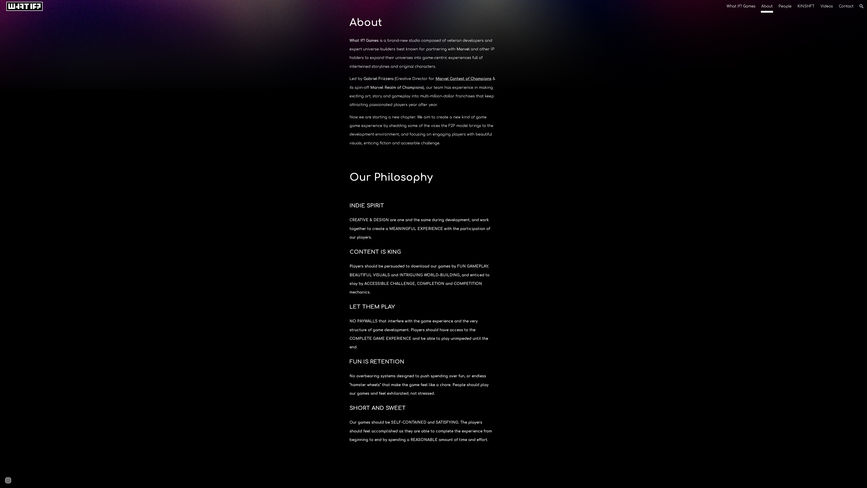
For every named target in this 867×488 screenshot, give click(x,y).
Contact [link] (846, 6)
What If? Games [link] (741, 6)
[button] (861, 6)
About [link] (767, 6)
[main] (422, 23)
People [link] (785, 6)
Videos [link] (826, 6)
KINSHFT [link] (806, 6)
